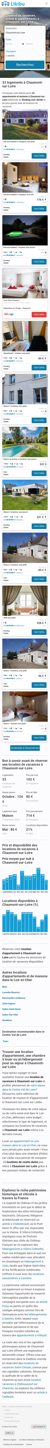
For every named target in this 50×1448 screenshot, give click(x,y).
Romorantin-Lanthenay (13, 998)
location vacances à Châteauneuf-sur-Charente (21, 1384)
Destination (11, 28)
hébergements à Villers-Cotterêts (22, 1249)
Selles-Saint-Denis (11, 1009)
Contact (29, 1444)
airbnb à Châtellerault (15, 1224)
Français (39, 1427)
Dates (8, 39)
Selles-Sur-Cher (10, 1014)
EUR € (8, 1433)
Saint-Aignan (8, 1003)
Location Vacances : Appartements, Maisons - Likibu (13, 3)
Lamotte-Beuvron (11, 992)
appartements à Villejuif (32, 1335)
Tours (5, 1041)
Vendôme (7, 1020)
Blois (4, 987)
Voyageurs (11, 51)
